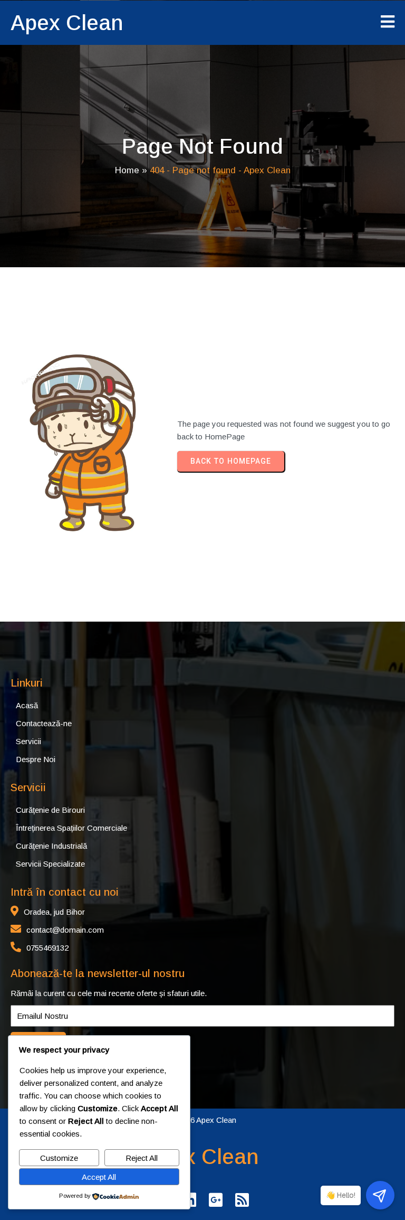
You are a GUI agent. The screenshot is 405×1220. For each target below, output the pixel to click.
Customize (59, 1157)
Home (127, 170)
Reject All (142, 1157)
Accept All (99, 1176)
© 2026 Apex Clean (202, 1119)
